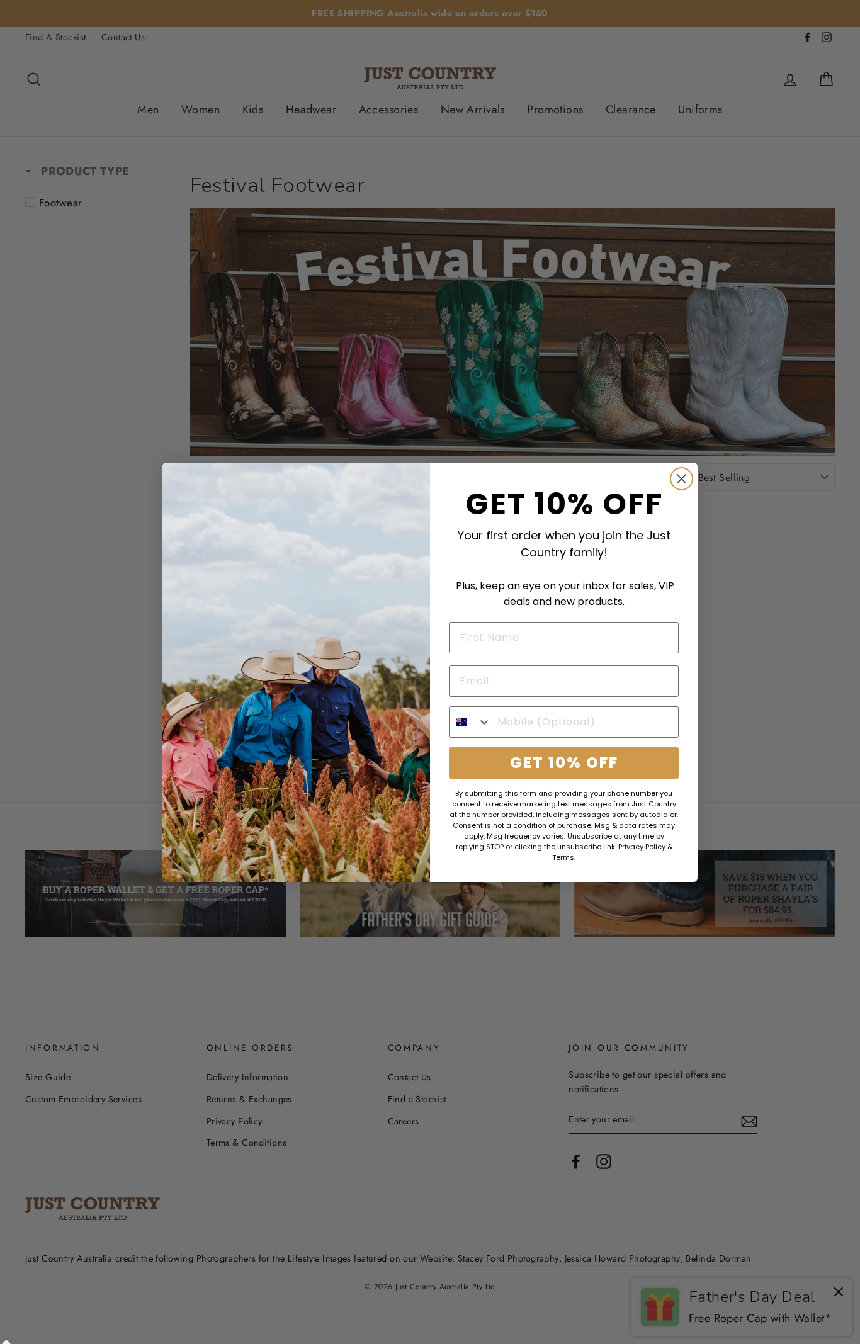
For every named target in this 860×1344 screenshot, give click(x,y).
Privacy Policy (641, 847)
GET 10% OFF (564, 762)
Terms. (563, 857)
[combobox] (470, 722)
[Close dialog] (681, 479)
